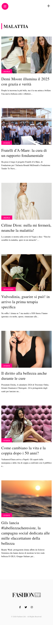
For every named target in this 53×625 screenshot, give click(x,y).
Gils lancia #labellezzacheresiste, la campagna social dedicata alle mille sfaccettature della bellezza (25, 533)
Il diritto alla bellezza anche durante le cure (24, 375)
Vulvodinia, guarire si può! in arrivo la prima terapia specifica (25, 301)
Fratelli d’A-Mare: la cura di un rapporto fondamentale (24, 153)
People (7, 71)
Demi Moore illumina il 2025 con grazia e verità (25, 81)
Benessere (8, 289)
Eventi (7, 143)
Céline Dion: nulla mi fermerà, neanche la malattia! (26, 227)
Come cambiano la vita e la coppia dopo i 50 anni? (23, 450)
